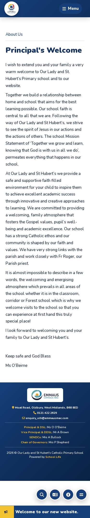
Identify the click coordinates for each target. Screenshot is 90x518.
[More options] (81, 494)
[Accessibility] (68, 494)
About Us (14, 34)
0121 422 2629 (46, 413)
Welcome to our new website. (43, 511)
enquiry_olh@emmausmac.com (46, 418)
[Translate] (55, 494)
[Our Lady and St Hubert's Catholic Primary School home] (11, 8)
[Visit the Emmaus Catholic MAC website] (45, 395)
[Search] (42, 494)
